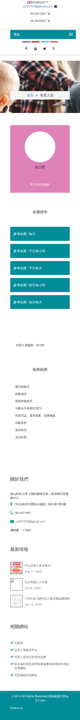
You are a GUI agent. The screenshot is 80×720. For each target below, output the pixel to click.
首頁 (30, 95)
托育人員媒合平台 (25, 650)
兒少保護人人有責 (36, 582)
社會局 (18, 643)
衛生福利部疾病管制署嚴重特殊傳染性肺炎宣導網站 (41, 666)
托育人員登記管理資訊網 (30, 657)
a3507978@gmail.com (37, 6)
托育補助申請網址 (25, 675)
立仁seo (40, 700)
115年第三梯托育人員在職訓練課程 (47, 598)
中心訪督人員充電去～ (39, 565)
